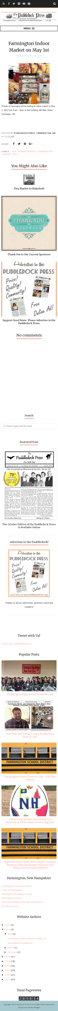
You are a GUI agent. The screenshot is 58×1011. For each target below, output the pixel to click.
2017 (8, 970)
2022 (8, 924)
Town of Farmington (11, 889)
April (10, 933)
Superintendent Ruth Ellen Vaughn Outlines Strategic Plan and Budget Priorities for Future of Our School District (30, 864)
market (7, 154)
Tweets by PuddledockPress (16, 643)
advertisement (27, 151)
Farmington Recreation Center (16, 893)
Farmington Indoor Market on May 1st (27, 938)
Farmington (45, 151)
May (15, 154)
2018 (8, 965)
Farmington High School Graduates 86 (30, 694)
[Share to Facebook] (13, 143)
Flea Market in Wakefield (20, 942)
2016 (8, 974)
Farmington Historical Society (16, 885)
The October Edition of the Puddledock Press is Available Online (29, 526)
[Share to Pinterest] (25, 143)
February (12, 951)
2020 (8, 956)
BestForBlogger (34, 1007)
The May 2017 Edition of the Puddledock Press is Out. (30, 735)
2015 (8, 979)
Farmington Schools (11, 897)
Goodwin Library (9, 905)
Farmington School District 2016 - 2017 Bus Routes (30, 778)
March (11, 947)
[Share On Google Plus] (30, 143)
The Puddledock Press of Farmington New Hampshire (32, 1004)
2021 (14, 151)
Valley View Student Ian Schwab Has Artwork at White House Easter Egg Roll (30, 821)
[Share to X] (19, 143)
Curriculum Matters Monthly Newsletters (22, 901)
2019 (8, 961)
